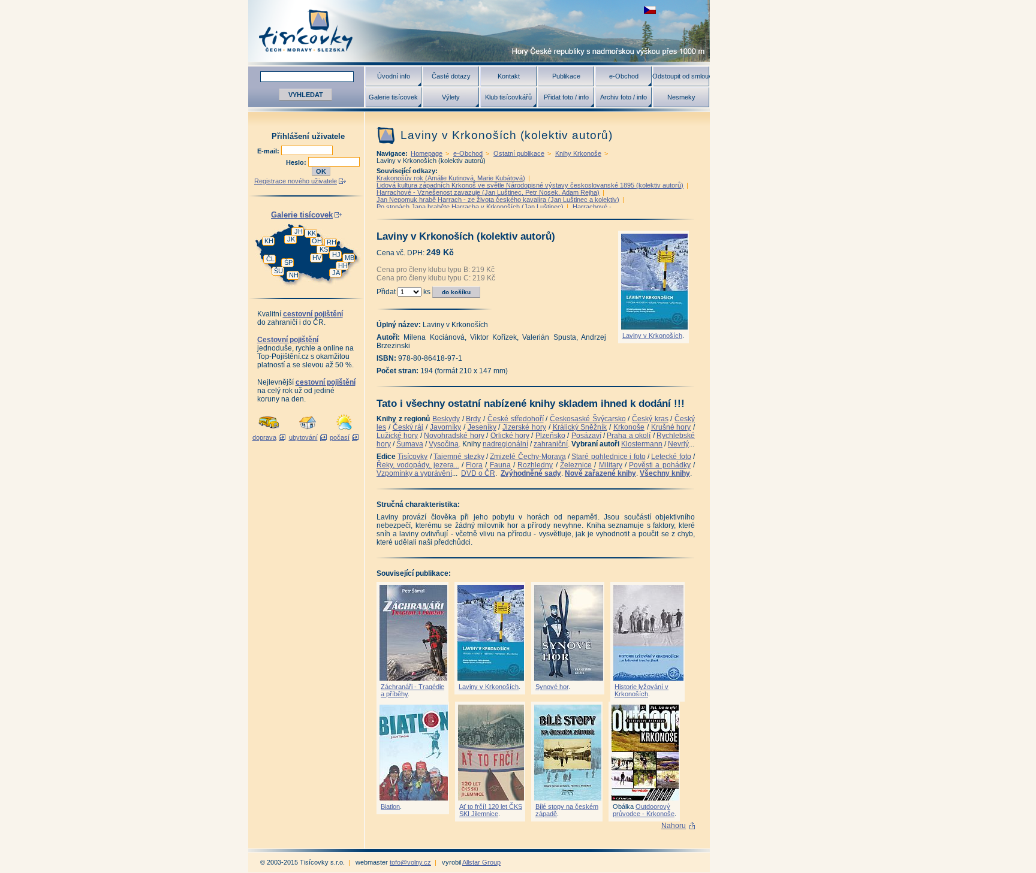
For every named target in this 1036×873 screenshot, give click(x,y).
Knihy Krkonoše (578, 153)
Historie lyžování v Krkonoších (641, 690)
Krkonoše (629, 427)
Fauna (500, 465)
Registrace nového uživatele (295, 181)
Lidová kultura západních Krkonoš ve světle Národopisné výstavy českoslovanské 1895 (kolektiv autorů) (530, 185)
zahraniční (551, 444)
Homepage (426, 153)
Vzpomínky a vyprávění (414, 473)
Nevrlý (678, 444)
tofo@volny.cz (410, 862)
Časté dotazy (451, 76)
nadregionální (505, 444)
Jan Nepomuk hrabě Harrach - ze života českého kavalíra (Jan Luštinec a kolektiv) (498, 199)
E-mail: (269, 151)
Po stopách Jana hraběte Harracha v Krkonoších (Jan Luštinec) (470, 206)
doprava (264, 437)
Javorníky (445, 427)
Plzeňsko (550, 435)
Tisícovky (412, 456)
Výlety (451, 97)
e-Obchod (624, 76)
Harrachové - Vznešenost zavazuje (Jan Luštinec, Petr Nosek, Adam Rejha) (488, 192)
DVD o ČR (478, 473)
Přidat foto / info (566, 97)
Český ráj (408, 427)
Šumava (409, 444)
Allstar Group (481, 862)
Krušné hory (671, 427)
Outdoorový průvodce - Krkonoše (643, 810)
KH (268, 240)
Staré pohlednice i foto (608, 456)
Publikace (566, 76)
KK (312, 233)
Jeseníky (482, 427)
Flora (474, 465)
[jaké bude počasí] (344, 430)
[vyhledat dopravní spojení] (268, 430)
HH (343, 265)
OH (317, 240)
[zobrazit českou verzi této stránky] (650, 10)
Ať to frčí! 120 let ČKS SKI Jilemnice (490, 810)
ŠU (278, 270)
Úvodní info (393, 76)
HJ (336, 254)
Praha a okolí (628, 435)
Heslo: (297, 162)
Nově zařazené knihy (600, 473)
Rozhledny (535, 465)
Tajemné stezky (458, 456)
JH (298, 231)
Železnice (576, 465)
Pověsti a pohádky (660, 465)
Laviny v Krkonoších (652, 335)
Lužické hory (397, 435)
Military (610, 465)
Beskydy (446, 419)
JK (291, 239)
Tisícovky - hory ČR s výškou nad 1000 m (479, 31)
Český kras (650, 419)
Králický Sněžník (580, 427)
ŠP (288, 262)
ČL (270, 258)
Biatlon (390, 806)
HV (316, 257)
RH (331, 242)
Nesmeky (681, 97)
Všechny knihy (665, 473)
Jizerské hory (524, 427)
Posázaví (586, 435)
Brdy (473, 419)
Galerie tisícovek (393, 97)
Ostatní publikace (518, 153)
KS (324, 249)
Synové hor (551, 686)
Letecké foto (671, 456)
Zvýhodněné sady (531, 473)
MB (349, 257)
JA (336, 272)
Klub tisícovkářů (508, 97)
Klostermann (641, 444)
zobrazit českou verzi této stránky (650, 10)
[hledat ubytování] (307, 430)
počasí (340, 437)
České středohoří (515, 419)
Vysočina (444, 444)
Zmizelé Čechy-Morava (527, 456)
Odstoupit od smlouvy (681, 76)
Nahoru (673, 825)
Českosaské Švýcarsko (588, 419)
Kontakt (509, 76)
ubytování (303, 437)
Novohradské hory (454, 435)
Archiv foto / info (623, 97)
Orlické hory (509, 435)
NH (294, 275)
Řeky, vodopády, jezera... (418, 465)
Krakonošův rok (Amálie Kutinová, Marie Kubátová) (451, 178)
